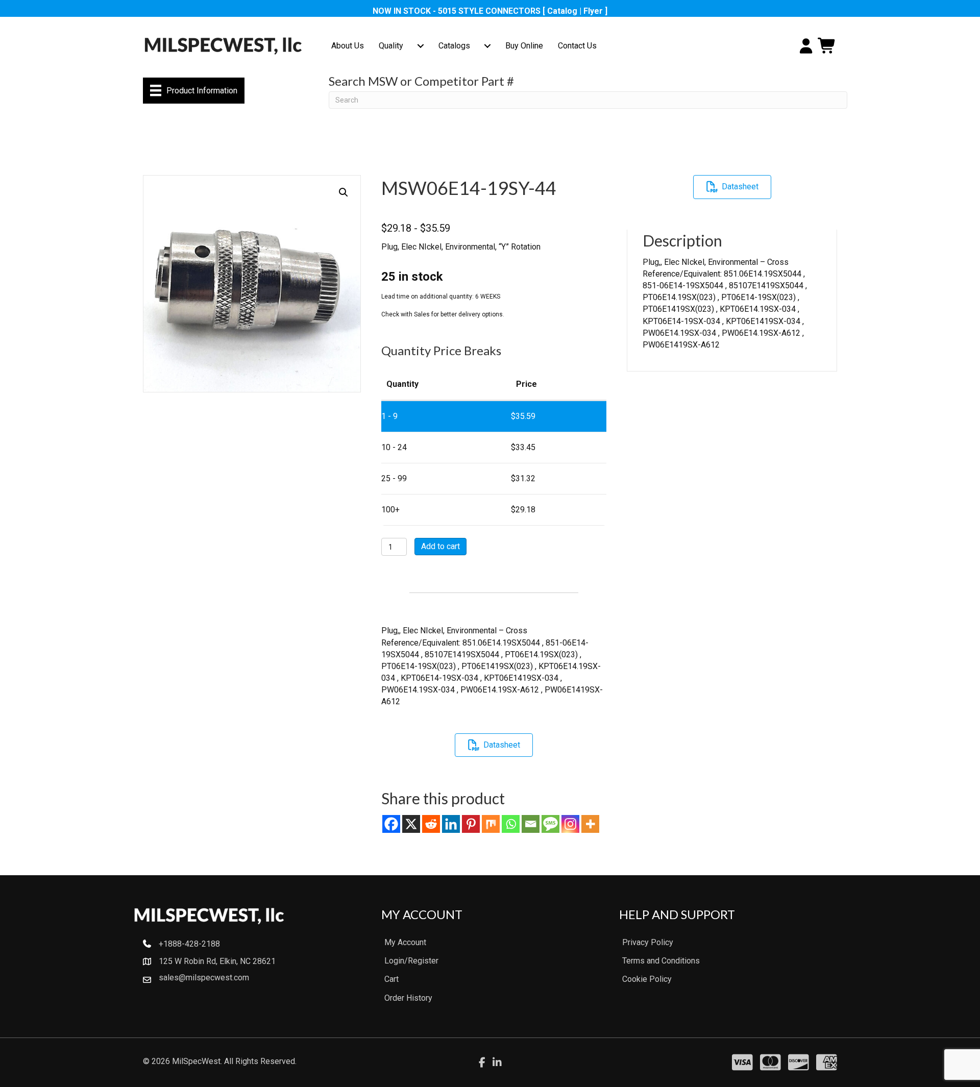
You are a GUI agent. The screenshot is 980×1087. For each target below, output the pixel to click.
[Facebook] (391, 824)
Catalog (562, 11)
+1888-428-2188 (189, 944)
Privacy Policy (647, 942)
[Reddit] (431, 824)
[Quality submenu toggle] (420, 46)
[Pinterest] (471, 824)
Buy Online (524, 46)
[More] (590, 824)
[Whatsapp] (511, 824)
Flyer (593, 11)
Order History (408, 998)
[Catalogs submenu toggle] (487, 46)
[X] (411, 824)
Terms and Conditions (661, 961)
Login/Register (411, 961)
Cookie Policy (647, 979)
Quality (391, 46)
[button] (343, 192)
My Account (405, 942)
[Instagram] (570, 824)
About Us (347, 46)
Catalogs (454, 46)
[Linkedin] (451, 824)
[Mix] (491, 824)
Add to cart (440, 546)
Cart (391, 979)
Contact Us (577, 46)
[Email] (531, 824)
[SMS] (550, 824)
